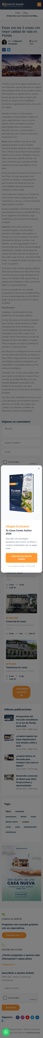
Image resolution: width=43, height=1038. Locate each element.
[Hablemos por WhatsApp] (6, 1032)
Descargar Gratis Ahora (21, 557)
